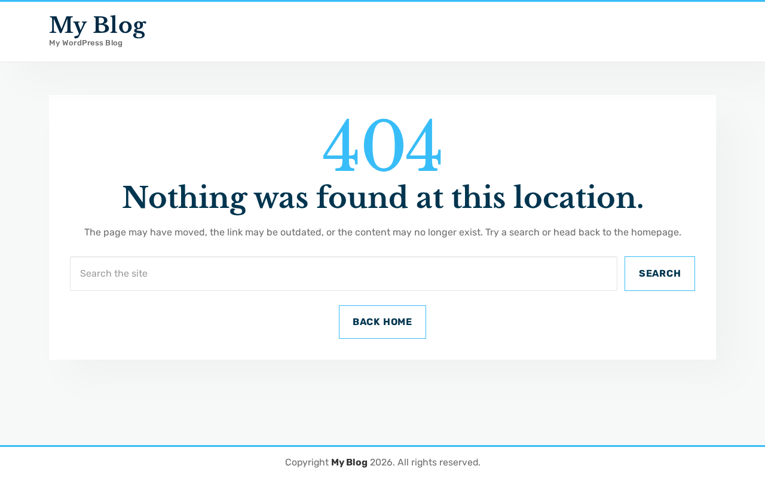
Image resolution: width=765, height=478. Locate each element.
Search (660, 273)
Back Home (382, 321)
